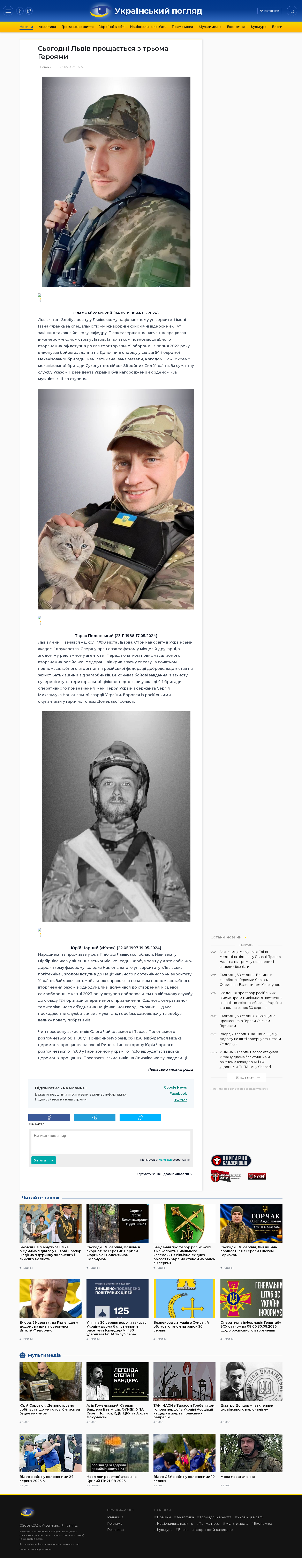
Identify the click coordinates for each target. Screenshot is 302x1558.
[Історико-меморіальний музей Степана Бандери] (265, 1176)
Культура (258, 27)
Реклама (114, 1524)
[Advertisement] (246, 1121)
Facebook (178, 1094)
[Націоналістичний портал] (228, 1176)
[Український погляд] (28, 1512)
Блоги (277, 27)
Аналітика (47, 27)
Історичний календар (214, 1530)
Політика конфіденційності (36, 1549)
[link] (170, 1069)
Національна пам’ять (148, 27)
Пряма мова (182, 27)
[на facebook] (20, 11)
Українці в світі (111, 27)
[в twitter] (29, 11)
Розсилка (115, 1530)
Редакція (115, 1517)
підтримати (271, 10)
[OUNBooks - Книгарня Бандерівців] (246, 1160)
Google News (175, 1087)
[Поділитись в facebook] (49, 1117)
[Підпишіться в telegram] (95, 1117)
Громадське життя (78, 27)
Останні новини (226, 937)
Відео (25, 1422)
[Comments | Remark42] (111, 1154)
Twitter (180, 1100)
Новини (26, 27)
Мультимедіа (210, 27)
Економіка (236, 27)
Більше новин (246, 1077)
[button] (8, 11)
